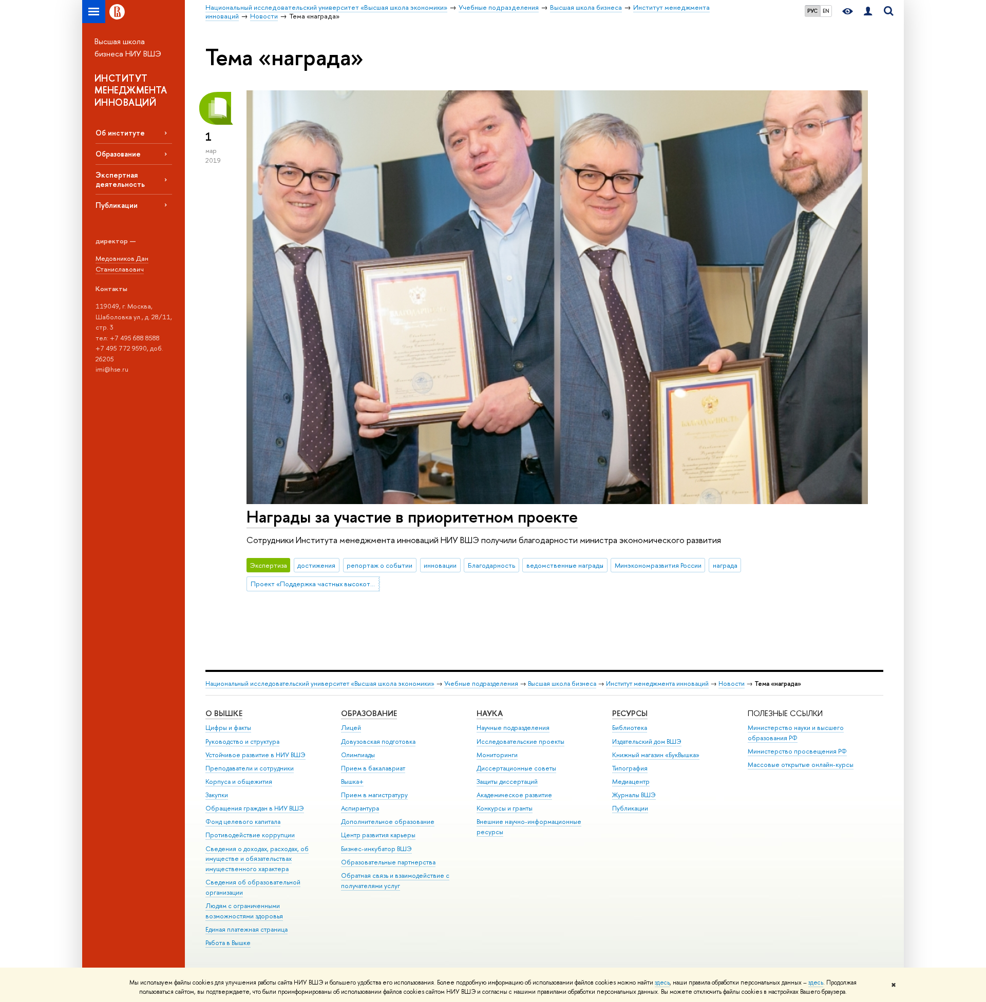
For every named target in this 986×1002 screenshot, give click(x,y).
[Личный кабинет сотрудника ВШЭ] (868, 11)
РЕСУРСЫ (630, 713)
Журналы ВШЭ (634, 795)
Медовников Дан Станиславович (122, 264)
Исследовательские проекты (520, 741)
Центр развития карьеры (378, 835)
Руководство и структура (242, 741)
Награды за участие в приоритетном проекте (412, 516)
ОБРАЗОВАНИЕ (369, 713)
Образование (118, 154)
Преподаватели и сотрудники (249, 768)
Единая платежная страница (246, 929)
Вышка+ (352, 781)
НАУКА (490, 713)
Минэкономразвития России (658, 565)
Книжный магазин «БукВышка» (655, 754)
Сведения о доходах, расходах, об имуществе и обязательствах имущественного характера (257, 859)
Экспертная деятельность (120, 179)
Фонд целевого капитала (242, 821)
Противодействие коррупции (250, 835)
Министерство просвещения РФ (797, 751)
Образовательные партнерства (388, 862)
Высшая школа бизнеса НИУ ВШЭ (127, 47)
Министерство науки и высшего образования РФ (796, 732)
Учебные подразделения (481, 683)
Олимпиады (358, 754)
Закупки (216, 795)
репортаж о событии (379, 565)
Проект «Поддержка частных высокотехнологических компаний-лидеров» (315, 583)
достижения (316, 565)
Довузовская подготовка (378, 741)
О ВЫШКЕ (223, 713)
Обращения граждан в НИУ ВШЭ (254, 808)
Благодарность (491, 565)
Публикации (117, 205)
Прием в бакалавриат (373, 768)
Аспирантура (360, 808)
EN (826, 10)
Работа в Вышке (228, 942)
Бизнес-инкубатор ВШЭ (376, 848)
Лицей (351, 727)
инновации (440, 565)
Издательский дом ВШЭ (646, 741)
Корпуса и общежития (238, 781)
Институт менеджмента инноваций (657, 683)
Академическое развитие (514, 795)
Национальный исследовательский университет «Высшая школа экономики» (319, 683)
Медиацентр (631, 781)
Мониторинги (497, 754)
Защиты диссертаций (507, 781)
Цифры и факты (228, 727)
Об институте (120, 133)
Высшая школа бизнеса (562, 683)
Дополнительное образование (387, 821)
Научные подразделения (513, 727)
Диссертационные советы (516, 768)
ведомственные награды (564, 565)
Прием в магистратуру (374, 795)
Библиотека (629, 727)
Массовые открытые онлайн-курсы (801, 764)
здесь (662, 982)
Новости (731, 683)
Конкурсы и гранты (505, 808)
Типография (630, 768)
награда (725, 565)
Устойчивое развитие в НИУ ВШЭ (255, 754)
